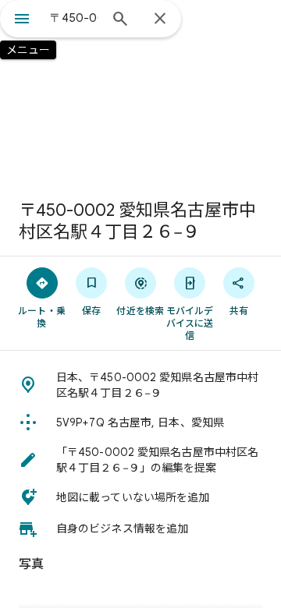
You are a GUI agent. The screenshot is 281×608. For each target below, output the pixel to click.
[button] (140, 385)
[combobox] (74, 18)
